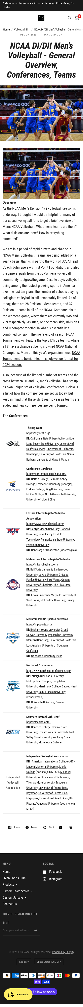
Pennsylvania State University (57, 539)
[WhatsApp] (61, 827)
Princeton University (37, 545)
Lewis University (40, 595)
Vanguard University (47, 803)
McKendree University (52, 600)
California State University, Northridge (52, 438)
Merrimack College (50, 686)
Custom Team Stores (16, 891)
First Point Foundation (49, 267)
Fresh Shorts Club (14, 878)
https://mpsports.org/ (39, 624)
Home (6, 29)
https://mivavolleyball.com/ (42, 564)
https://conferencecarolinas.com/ (46, 474)
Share (16, 827)
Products (8, 884)
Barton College (39, 479)
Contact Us (10, 904)
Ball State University (41, 569)
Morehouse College (50, 742)
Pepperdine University (60, 635)
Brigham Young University (45, 629)
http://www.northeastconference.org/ (48, 671)
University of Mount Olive (40, 499)
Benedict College (41, 727)
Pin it (51, 827)
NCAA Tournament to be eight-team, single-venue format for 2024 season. (41, 358)
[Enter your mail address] (36, 930)
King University (54, 489)
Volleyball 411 (22, 29)
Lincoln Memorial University (42, 766)
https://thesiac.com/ (38, 722)
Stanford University (37, 640)
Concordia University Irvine (46, 656)
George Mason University (44, 529)
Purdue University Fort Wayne (43, 580)
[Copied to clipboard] (72, 828)
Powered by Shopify (63, 952)
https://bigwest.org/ (38, 433)
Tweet (34, 827)
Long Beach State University (42, 444)
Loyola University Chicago (54, 575)
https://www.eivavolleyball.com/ (45, 524)
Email (6, 922)
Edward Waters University (53, 732)
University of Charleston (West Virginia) (54, 550)
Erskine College (35, 489)
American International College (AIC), (53, 761)
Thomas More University (40, 782)
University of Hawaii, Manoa (53, 459)
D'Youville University (42, 702)
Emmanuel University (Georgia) (54, 484)
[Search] (69, 18)
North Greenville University (60, 494)
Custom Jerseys (13, 897)
